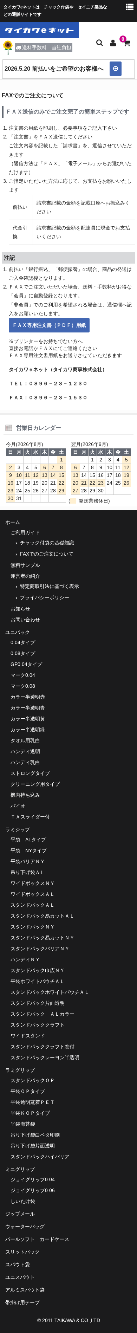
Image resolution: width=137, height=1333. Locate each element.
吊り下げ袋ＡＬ (28, 872)
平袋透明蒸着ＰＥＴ (33, 1102)
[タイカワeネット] (39, 30)
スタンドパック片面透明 (38, 1003)
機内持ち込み (25, 795)
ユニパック (17, 632)
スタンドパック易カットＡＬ (42, 916)
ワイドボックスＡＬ (33, 894)
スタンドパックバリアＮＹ (40, 948)
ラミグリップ (20, 1070)
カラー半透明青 (28, 708)
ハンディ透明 (25, 751)
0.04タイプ (23, 642)
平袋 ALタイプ (28, 839)
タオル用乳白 (25, 740)
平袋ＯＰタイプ (28, 1091)
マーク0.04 (23, 675)
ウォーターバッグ (25, 1226)
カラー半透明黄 (28, 718)
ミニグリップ (20, 1169)
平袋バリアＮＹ (28, 861)
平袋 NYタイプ (29, 850)
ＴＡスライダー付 (30, 817)
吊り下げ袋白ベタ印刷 (35, 1135)
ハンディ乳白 (25, 762)
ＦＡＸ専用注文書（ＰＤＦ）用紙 (49, 325)
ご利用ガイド (25, 532)
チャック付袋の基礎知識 (47, 542)
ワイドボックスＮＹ (33, 883)
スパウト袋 (17, 1264)
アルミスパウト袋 (25, 1290)
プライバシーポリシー (44, 597)
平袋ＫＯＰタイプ (30, 1113)
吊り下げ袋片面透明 (33, 1145)
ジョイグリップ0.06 (33, 1190)
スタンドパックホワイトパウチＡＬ (50, 992)
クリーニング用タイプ (35, 784)
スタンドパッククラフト (38, 1025)
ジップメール (20, 1214)
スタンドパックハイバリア (40, 1156)
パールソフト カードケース (37, 1239)
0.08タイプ (23, 653)
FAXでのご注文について (46, 554)
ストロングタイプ (30, 773)
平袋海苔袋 (23, 1124)
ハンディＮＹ (25, 959)
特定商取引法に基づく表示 (49, 586)
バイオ (18, 806)
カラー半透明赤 (28, 697)
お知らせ (20, 609)
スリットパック (22, 1252)
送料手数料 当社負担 (46, 47)
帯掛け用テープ (22, 1302)
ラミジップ (17, 829)
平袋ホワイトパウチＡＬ (38, 981)
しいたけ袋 (23, 1201)
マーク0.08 (23, 686)
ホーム (12, 522)
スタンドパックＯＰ (33, 1080)
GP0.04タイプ (26, 664)
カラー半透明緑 (28, 729)
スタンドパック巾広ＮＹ (38, 970)
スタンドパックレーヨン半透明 (45, 1057)
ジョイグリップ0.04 (33, 1179)
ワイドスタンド (28, 1035)
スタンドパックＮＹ (33, 927)
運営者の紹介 (25, 576)
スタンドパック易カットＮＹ (42, 937)
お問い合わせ (25, 619)
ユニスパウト (20, 1277)
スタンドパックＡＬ (33, 905)
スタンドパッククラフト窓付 (42, 1046)
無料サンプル (25, 565)
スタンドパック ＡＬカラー (42, 1014)
